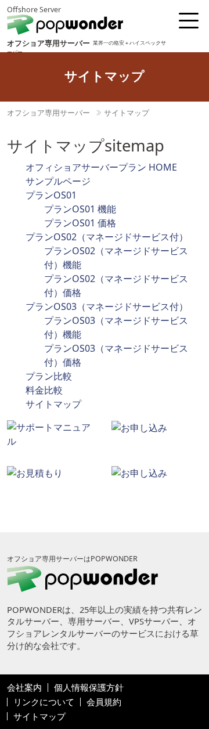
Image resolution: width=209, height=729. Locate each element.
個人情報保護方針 (89, 687)
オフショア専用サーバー (48, 112)
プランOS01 (51, 195)
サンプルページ (58, 181)
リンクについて (43, 702)
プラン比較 (49, 376)
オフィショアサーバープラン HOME (101, 167)
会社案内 (24, 687)
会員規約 (104, 702)
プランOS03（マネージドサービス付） (107, 306)
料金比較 (44, 390)
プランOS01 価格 (80, 222)
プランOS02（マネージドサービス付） (107, 236)
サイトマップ (126, 112)
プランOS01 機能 (80, 209)
